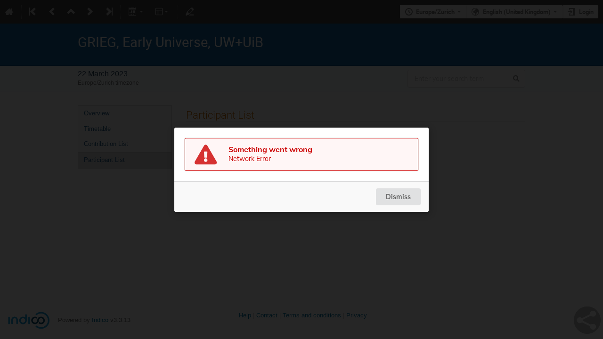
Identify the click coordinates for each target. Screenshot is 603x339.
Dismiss (398, 197)
